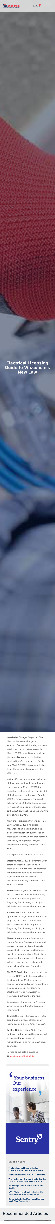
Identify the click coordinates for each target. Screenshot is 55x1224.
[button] (49, 6)
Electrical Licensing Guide (22, 1055)
